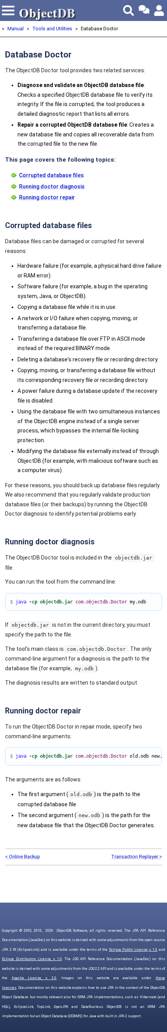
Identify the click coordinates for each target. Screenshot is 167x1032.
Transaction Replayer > (136, 856)
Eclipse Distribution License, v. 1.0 (32, 959)
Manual (15, 28)
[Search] (128, 10)
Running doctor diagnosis (52, 186)
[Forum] (144, 10)
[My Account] (159, 10)
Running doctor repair (47, 197)
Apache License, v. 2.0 (34, 978)
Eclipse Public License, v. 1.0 (133, 950)
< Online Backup (22, 856)
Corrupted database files (51, 175)
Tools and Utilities (52, 28)
